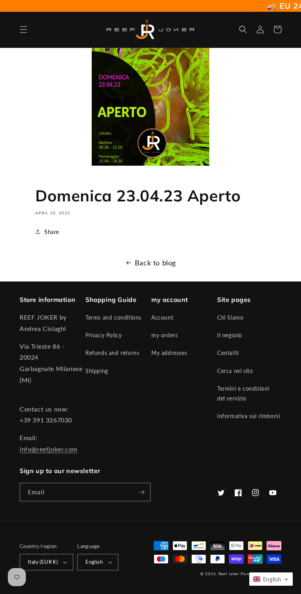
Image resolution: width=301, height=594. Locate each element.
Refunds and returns (112, 352)
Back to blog (155, 262)
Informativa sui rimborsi (248, 416)
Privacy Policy (103, 335)
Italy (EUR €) (43, 562)
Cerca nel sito (235, 370)
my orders (164, 335)
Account (162, 317)
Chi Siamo (230, 317)
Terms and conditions (113, 317)
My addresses (169, 352)
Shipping (96, 370)
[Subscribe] (141, 492)
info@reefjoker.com (49, 449)
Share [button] (51, 231)
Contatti (228, 352)
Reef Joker (228, 573)
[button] (23, 29)
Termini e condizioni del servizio (243, 393)
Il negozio (229, 335)
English (94, 562)
